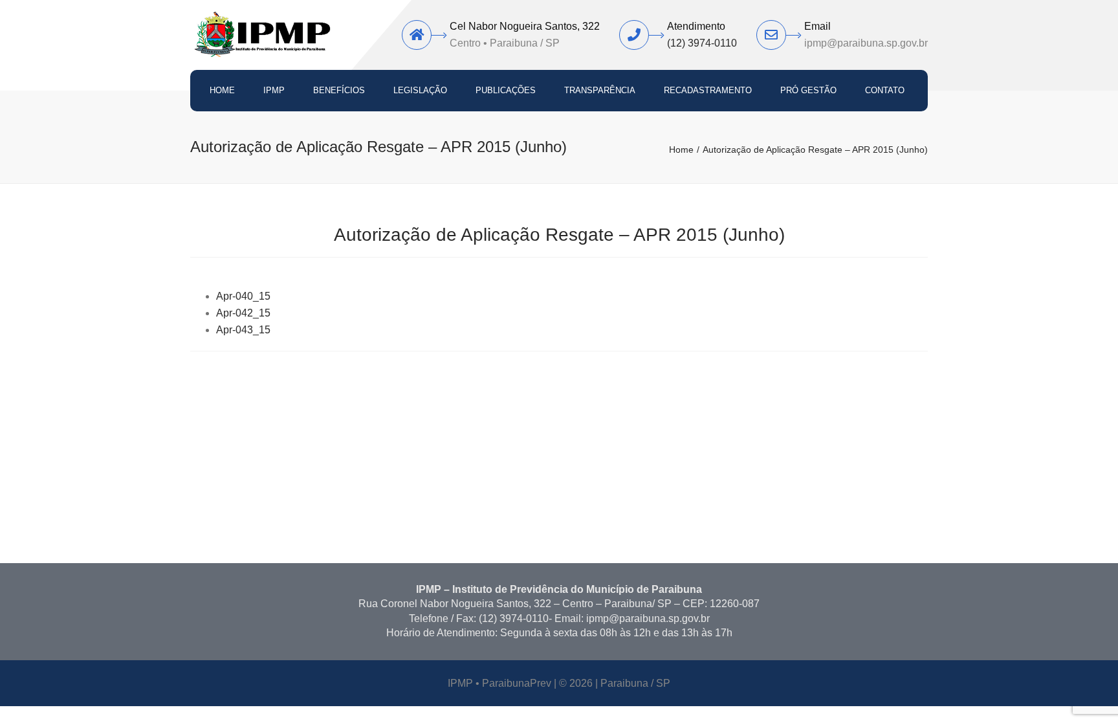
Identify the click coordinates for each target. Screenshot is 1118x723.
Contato (884, 90)
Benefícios (339, 90)
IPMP (274, 90)
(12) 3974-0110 (702, 43)
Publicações (506, 90)
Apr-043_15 (243, 329)
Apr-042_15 (243, 312)
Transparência (599, 90)
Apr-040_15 (243, 296)
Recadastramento (708, 90)
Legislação (420, 90)
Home (222, 90)
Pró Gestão (808, 90)
